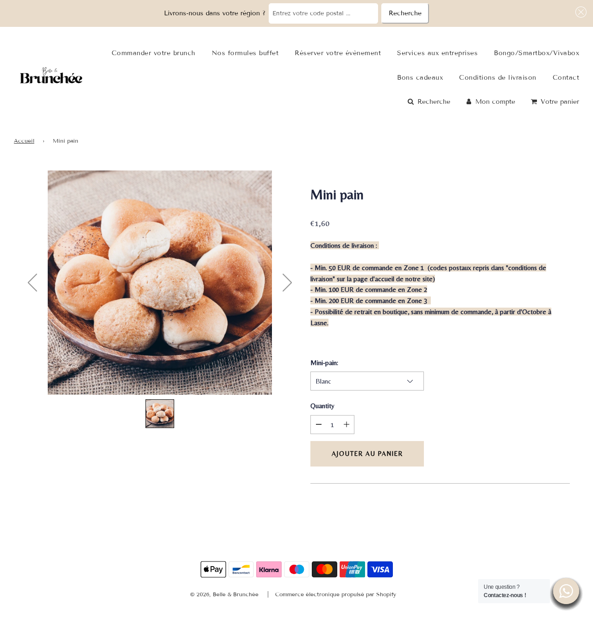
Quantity (322, 406)
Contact (566, 78)
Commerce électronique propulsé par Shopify (335, 594)
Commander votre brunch (154, 53)
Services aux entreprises (437, 53)
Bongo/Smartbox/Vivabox (536, 53)
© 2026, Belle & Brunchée (224, 594)
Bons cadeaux (420, 78)
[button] (579, 12)
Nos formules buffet (245, 53)
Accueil (24, 140)
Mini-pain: (324, 362)
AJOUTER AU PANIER (367, 453)
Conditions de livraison (497, 78)
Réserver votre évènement (338, 53)
